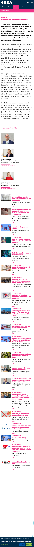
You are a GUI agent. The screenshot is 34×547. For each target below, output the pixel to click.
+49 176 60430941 (5, 164)
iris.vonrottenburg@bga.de (8, 165)
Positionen (23, 7)
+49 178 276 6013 (5, 187)
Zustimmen (29, 544)
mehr (13, 206)
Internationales (5, 10)
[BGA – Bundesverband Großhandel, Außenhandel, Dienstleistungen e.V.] (6, 2)
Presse (30, 7)
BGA (3, 7)
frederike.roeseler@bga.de (8, 188)
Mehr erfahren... (5, 544)
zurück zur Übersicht (10, 128)
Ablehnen (22, 544)
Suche (27, 2)
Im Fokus (9, 7)
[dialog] (17, 542)
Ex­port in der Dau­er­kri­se (14, 19)
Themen (16, 7)
